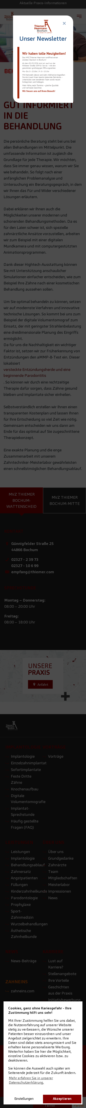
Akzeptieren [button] (62, 1099)
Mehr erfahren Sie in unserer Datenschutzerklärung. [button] (31, 1080)
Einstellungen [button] (24, 1099)
